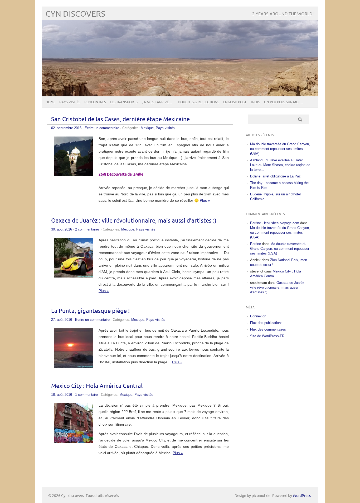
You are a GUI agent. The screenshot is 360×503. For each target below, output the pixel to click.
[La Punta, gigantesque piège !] (73, 366)
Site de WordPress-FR (267, 336)
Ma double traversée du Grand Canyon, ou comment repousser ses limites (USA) (280, 149)
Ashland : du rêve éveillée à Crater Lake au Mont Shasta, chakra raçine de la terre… (280, 165)
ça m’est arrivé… (157, 102)
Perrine (255, 244)
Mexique (147, 128)
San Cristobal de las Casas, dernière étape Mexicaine (120, 119)
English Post (234, 102)
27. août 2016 (61, 320)
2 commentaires (87, 229)
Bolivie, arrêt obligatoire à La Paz (275, 176)
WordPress (302, 496)
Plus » (205, 200)
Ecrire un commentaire (102, 128)
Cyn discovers (75, 14)
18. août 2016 (61, 395)
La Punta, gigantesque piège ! (90, 311)
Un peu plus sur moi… (283, 102)
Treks (255, 102)
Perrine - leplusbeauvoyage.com (274, 223)
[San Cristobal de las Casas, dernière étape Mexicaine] (73, 175)
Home (50, 102)
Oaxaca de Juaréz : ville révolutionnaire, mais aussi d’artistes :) (133, 221)
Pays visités (69, 102)
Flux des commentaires (268, 329)
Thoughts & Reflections (197, 102)
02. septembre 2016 (66, 128)
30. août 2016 (61, 229)
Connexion (258, 316)
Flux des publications (266, 323)
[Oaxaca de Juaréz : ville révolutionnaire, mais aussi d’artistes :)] (73, 276)
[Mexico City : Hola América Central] (73, 441)
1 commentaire (86, 395)
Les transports (124, 102)
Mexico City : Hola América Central (97, 386)
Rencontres (95, 102)
